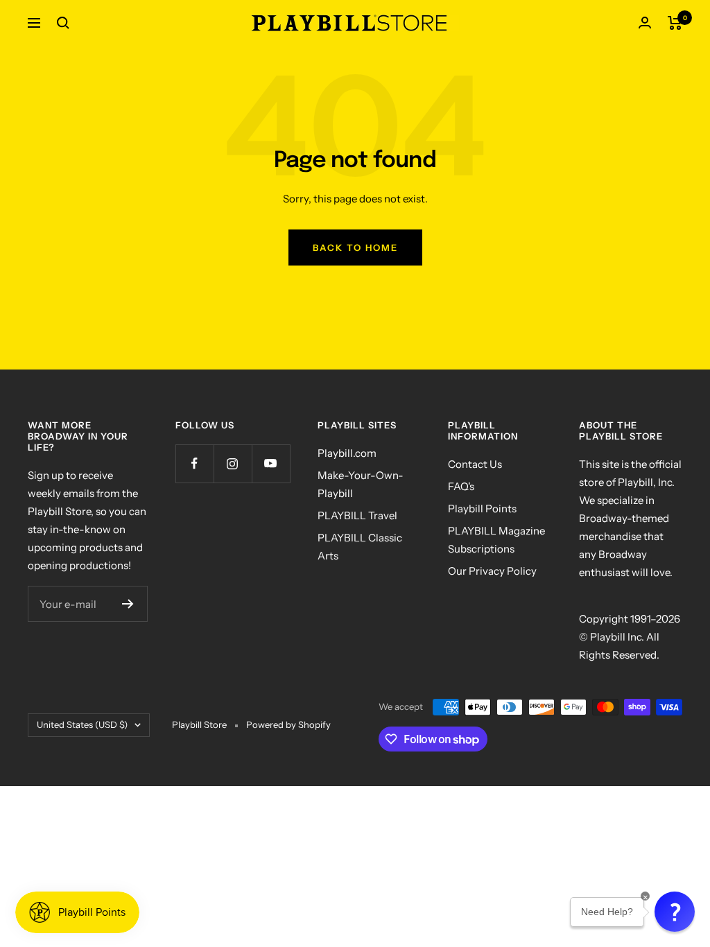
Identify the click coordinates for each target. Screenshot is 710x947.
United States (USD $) (82, 724)
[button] (675, 912)
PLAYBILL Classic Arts (360, 546)
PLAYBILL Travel (357, 515)
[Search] (63, 23)
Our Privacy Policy (492, 570)
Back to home (355, 247)
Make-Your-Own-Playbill (361, 484)
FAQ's (461, 486)
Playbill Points (482, 508)
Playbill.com (347, 453)
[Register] (128, 604)
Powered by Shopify (288, 724)
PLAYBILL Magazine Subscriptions (496, 539)
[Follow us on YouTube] (271, 463)
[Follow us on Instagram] (233, 463)
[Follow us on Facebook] (194, 463)
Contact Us (475, 464)
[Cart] (675, 23)
